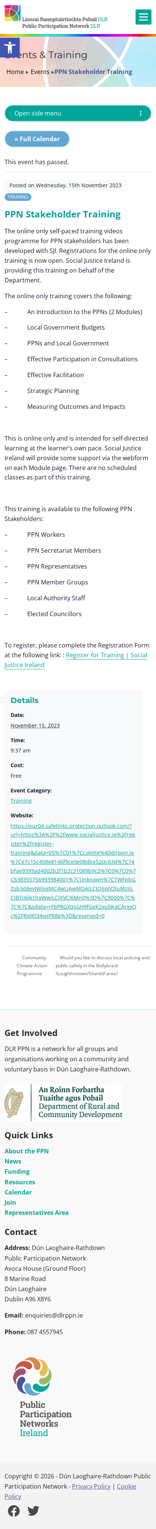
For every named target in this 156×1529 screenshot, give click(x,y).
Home (15, 72)
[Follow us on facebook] (14, 1513)
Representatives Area (37, 1212)
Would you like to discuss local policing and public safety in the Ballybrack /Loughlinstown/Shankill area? (103, 965)
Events (40, 72)
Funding (17, 1171)
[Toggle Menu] (143, 16)
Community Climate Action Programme (32, 965)
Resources (20, 1182)
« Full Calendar (37, 139)
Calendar (18, 1192)
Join (10, 1202)
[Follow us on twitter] (33, 1513)
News (13, 1161)
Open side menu (37, 113)
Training (18, 197)
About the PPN (27, 1151)
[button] (10, 47)
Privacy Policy (91, 1486)
